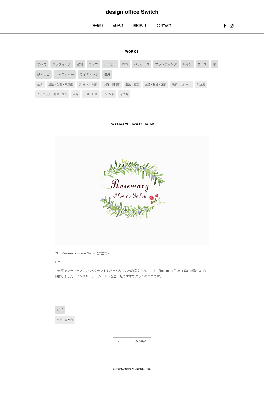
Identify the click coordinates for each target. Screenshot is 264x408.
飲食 (40, 84)
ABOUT (118, 25)
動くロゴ (43, 74)
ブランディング (166, 64)
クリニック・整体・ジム (52, 94)
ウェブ (93, 64)
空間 (80, 64)
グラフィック (61, 64)
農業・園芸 (132, 84)
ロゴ (125, 64)
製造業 (201, 84)
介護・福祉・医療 (155, 84)
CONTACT (164, 25)
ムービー (110, 64)
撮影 (107, 74)
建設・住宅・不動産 (61, 84)
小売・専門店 (111, 84)
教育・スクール (181, 84)
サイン (187, 64)
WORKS (98, 25)
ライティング (89, 74)
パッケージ (141, 64)
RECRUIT (140, 25)
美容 (75, 94)
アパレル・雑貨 (88, 84)
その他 (124, 94)
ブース (202, 64)
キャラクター (64, 74)
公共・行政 (91, 94)
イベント (108, 94)
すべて (42, 64)
